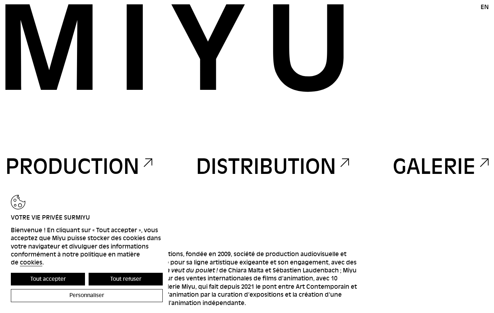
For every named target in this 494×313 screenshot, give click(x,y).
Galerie (434, 166)
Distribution (266, 166)
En (485, 7)
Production (72, 166)
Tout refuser (125, 279)
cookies (31, 262)
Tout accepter (48, 279)
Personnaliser (86, 295)
